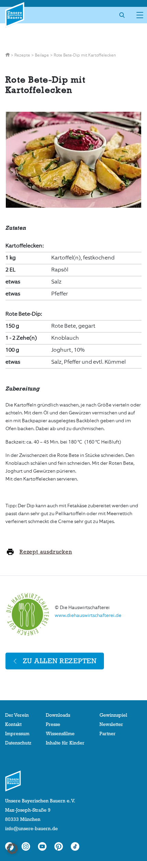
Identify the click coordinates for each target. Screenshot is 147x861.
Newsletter (111, 724)
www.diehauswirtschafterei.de (88, 615)
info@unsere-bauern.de (31, 828)
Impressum (17, 733)
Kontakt (13, 724)
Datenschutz (18, 742)
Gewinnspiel (113, 715)
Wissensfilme (60, 733)
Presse (53, 724)
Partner (107, 733)
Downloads (58, 715)
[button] (12, 848)
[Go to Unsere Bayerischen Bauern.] (8, 55)
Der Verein (17, 715)
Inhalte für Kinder (65, 742)
